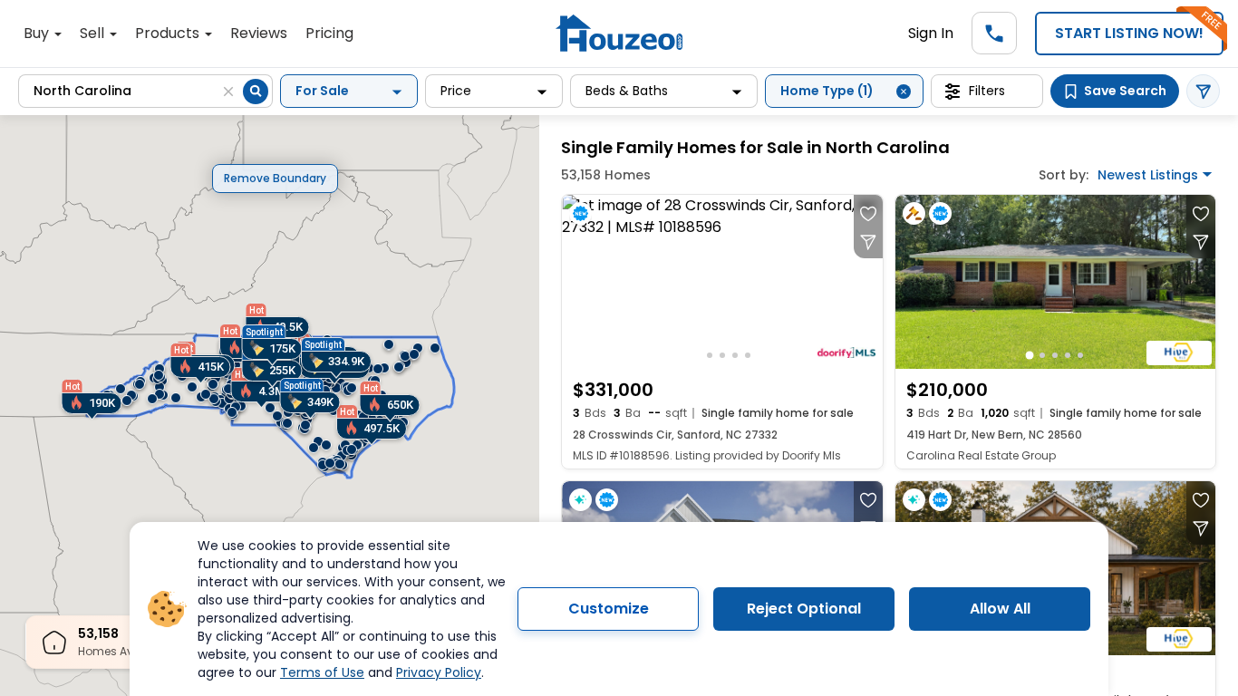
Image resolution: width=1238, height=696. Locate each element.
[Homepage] (619, 33)
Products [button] (169, 33)
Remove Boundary (275, 178)
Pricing (329, 33)
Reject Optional (804, 608)
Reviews (258, 33)
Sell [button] (94, 33)
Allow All (1000, 608)
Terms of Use (322, 672)
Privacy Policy (438, 672)
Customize (608, 608)
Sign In (930, 33)
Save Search (1125, 91)
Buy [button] (38, 33)
